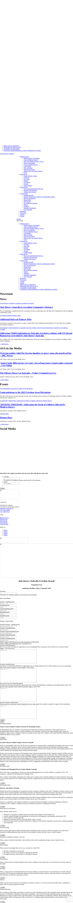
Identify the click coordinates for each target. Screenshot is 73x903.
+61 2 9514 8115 (5, 511)
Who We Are (24, 174)
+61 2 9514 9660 (5, 510)
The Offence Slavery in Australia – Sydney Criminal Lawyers (28, 373)
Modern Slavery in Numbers (32, 158)
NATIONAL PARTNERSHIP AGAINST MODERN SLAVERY (22, 150)
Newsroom (23, 213)
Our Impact (27, 182)
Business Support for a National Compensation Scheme (39, 197)
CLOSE (3, 737)
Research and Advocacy (30, 190)
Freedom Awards (28, 195)
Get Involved (24, 193)
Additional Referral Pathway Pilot (15, 319)
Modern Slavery (24, 156)
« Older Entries (4, 344)
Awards (26, 184)
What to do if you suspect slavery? (33, 171)
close (2, 722)
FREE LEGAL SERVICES (11, 146)
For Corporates (28, 209)
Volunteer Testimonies (30, 208)
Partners (26, 181)
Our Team (26, 179)
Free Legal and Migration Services (33, 189)
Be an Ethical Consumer (30, 203)
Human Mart (27, 200)
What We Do (24, 187)
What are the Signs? (29, 169)
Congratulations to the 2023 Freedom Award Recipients (25, 392)
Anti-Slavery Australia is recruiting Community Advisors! (26, 307)
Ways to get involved (30, 198)
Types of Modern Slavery (31, 160)
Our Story (26, 177)
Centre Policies (28, 185)
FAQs (25, 172)
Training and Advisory (30, 192)
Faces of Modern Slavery (31, 164)
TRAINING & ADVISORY (12, 149)
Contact (22, 214)
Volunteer (26, 206)
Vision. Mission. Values (30, 176)
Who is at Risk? (28, 168)
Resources (23, 211)
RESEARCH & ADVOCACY (12, 147)
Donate (26, 205)
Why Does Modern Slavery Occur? (34, 161)
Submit (2, 488)
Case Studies (27, 166)
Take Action (27, 201)
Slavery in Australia (29, 163)
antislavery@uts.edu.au (6, 508)
